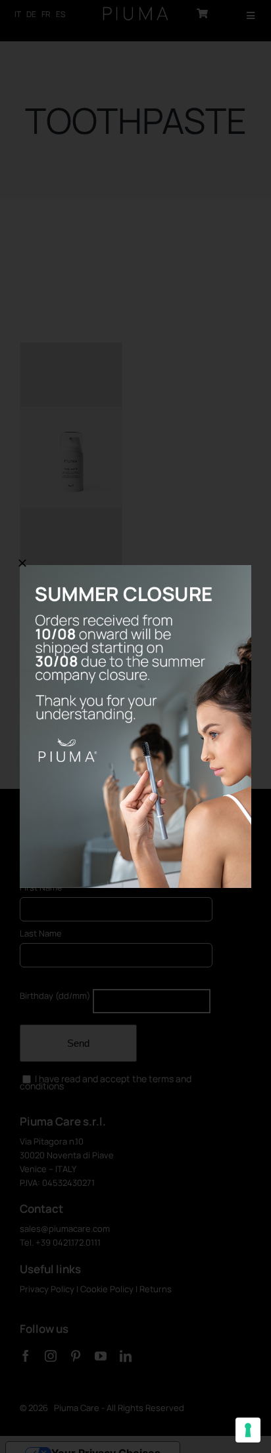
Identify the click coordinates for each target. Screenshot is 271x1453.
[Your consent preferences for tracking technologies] (247, 1430)
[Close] (22, 563)
